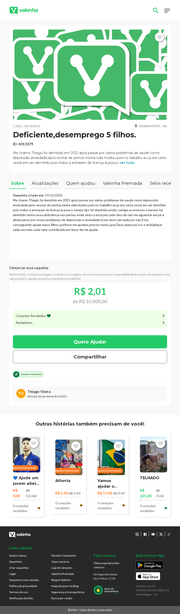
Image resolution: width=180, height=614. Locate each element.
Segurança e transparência (67, 592)
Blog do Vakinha (61, 580)
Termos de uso (18, 592)
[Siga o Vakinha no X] (161, 534)
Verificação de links (21, 598)
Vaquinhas (15, 561)
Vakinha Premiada (62, 574)
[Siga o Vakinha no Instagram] (137, 534)
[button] (90, 75)
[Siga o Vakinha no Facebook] (145, 534)
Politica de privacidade (23, 586)
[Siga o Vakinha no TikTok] (169, 534)
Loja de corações (61, 567)
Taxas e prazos (60, 561)
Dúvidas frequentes (63, 555)
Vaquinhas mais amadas (24, 580)
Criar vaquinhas (19, 567)
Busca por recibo (61, 598)
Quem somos (17, 555)
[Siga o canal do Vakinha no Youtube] (153, 534)
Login (12, 574)
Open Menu (167, 10)
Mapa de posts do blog (65, 586)
